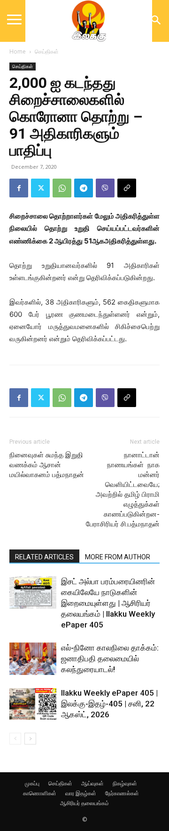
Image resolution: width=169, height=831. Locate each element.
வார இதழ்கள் (80, 793)
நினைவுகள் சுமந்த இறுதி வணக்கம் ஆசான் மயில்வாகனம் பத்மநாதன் (46, 465)
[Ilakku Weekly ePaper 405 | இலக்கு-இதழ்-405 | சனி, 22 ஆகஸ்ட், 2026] (32, 704)
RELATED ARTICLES (44, 557)
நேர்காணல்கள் (122, 793)
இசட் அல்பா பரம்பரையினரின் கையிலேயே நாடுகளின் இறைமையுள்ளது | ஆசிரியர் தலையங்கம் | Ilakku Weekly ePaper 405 (108, 603)
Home (17, 51)
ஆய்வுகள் (92, 783)
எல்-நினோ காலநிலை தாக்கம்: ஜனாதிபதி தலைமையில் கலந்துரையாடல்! (110, 658)
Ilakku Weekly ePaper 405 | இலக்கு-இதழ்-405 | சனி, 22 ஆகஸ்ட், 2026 (109, 703)
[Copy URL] (126, 188)
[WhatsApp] (62, 188)
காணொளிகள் (39, 793)
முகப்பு (32, 783)
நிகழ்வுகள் (125, 783)
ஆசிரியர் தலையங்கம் (84, 803)
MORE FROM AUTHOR (117, 557)
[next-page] (30, 739)
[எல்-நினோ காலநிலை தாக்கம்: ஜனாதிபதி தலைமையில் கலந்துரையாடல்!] (32, 659)
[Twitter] (40, 188)
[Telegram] (83, 188)
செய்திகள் (47, 51)
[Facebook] (18, 188)
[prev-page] (15, 739)
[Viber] (105, 188)
